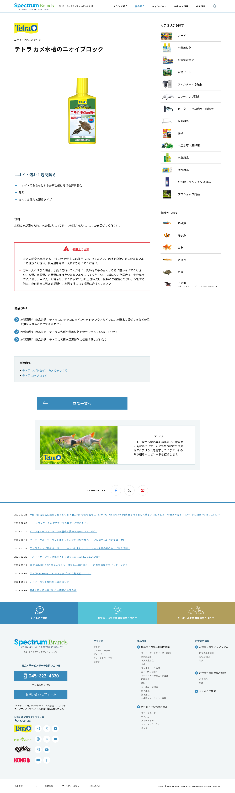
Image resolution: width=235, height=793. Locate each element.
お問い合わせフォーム (40, 694)
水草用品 (145, 690)
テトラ (97, 646)
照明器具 (145, 679)
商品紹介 (140, 6)
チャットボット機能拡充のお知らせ (49, 581)
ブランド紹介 (120, 6)
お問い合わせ (94, 786)
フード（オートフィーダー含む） (156, 652)
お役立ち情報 (181, 6)
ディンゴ (98, 654)
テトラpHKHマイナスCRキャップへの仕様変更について (60, 573)
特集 (201, 660)
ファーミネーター (102, 650)
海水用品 (145, 694)
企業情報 (18, 786)
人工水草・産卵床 (149, 686)
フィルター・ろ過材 (150, 667)
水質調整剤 (146, 656)
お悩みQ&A (204, 656)
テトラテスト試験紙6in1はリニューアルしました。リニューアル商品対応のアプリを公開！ (80, 548)
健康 (201, 682)
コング (97, 661)
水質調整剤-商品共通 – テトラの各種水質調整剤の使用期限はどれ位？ (63, 339)
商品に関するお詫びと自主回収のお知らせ (53, 590)
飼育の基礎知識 (206, 652)
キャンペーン (159, 6)
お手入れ (203, 678)
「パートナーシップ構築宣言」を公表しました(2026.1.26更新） (65, 556)
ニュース (34, 786)
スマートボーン (148, 720)
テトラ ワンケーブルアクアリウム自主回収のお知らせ (59, 523)
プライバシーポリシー (71, 786)
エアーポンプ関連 (149, 671)
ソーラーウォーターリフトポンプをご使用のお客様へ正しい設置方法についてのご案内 (78, 539)
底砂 (143, 683)
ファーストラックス (103, 657)
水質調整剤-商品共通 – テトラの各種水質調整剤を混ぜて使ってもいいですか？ (69, 332)
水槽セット (146, 664)
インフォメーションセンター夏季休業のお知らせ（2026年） (63, 531)
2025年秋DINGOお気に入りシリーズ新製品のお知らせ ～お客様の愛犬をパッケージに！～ (80, 565)
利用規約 (49, 786)
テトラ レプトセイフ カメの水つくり (45, 370)
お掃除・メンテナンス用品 (153, 698)
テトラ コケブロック (35, 375)
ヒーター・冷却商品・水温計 (154, 675)
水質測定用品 (147, 660)
